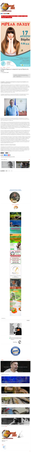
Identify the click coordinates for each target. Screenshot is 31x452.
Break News (4, 67)
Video (2, 359)
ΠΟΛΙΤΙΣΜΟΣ (8, 67)
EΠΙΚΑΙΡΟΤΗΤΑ (6, 16)
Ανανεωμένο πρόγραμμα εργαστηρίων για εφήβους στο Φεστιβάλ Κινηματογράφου (22, 167)
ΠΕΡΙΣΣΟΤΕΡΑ (4, 17)
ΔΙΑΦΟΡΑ (25, 16)
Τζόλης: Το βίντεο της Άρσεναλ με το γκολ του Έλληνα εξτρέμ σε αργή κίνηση (15, 366)
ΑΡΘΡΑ (22, 16)
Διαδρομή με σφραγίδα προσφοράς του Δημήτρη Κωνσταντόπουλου (7, 167)
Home (2, 16)
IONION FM (18, 16)
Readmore (6, 384)
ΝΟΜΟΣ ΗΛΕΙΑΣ (13, 16)
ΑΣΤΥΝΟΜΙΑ (9, 17)
